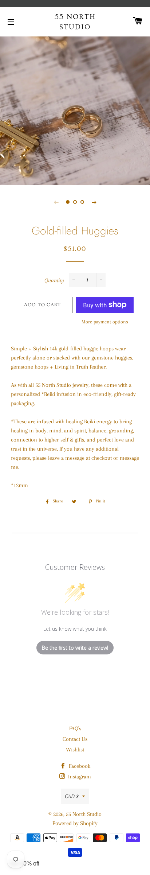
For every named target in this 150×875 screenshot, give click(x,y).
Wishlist (75, 749)
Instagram (79, 776)
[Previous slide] (56, 202)
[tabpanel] (75, 110)
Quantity (54, 280)
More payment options (105, 321)
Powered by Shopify (75, 823)
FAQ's (75, 728)
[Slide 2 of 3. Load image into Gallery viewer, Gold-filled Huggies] (75, 202)
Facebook (78, 766)
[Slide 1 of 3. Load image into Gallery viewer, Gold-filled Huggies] (67, 202)
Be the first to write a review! (75, 647)
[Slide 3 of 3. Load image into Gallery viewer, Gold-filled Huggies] (82, 202)
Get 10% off (24, 863)
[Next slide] (94, 202)
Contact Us (75, 739)
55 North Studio (75, 22)
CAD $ (72, 796)
